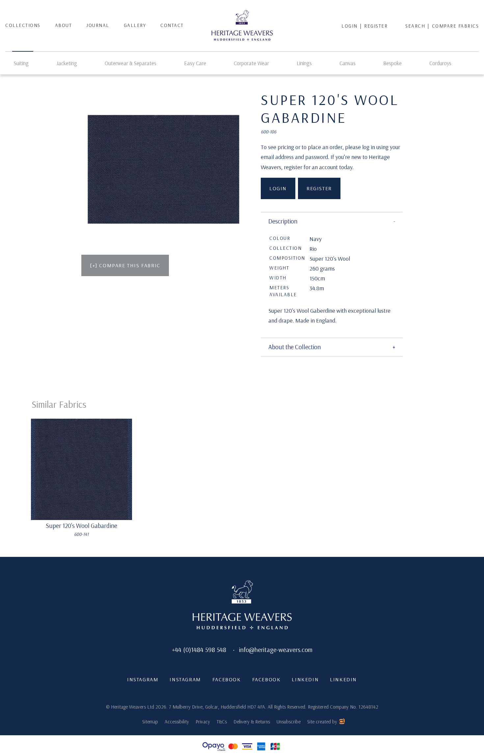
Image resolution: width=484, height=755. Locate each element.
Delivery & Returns (251, 721)
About (63, 25)
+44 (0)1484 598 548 (199, 649)
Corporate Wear (251, 63)
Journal (97, 25)
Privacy (203, 721)
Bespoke (392, 63)
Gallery (135, 25)
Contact (172, 25)
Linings (304, 63)
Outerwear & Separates (130, 63)
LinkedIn (305, 679)
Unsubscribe (289, 721)
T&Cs (222, 721)
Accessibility (177, 721)
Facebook (226, 679)
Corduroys (440, 63)
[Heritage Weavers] (242, 25)
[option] (163, 169)
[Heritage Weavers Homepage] (242, 605)
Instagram (142, 679)
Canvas (347, 63)
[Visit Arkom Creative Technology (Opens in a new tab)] (341, 722)
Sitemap (150, 721)
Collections (22, 25)
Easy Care (195, 63)
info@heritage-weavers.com (275, 649)
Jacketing (66, 63)
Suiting (21, 63)
